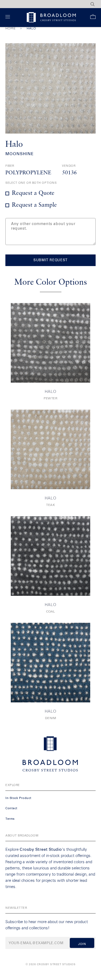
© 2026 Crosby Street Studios (50, 964)
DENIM (50, 718)
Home (10, 28)
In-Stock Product (18, 798)
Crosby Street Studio (41, 850)
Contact (11, 808)
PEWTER (50, 398)
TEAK (50, 505)
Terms (10, 818)
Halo (51, 392)
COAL (50, 611)
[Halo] (50, 343)
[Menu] (8, 17)
